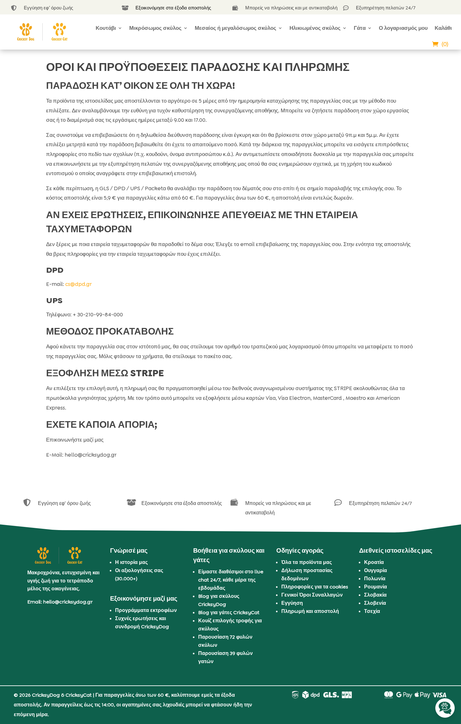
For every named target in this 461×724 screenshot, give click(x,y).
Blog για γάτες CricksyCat (228, 612)
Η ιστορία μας (131, 562)
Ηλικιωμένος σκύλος (315, 27)
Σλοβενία (375, 603)
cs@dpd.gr (78, 284)
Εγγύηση (292, 603)
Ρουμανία (375, 586)
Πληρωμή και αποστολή (310, 611)
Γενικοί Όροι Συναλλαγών (312, 595)
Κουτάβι (106, 27)
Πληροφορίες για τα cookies (314, 586)
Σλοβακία (375, 595)
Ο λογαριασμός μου (403, 27)
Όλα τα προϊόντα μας (306, 562)
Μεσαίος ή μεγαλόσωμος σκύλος (235, 27)
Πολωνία (374, 578)
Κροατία (374, 562)
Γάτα (360, 27)
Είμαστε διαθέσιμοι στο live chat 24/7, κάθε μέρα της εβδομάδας (230, 579)
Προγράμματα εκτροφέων (146, 610)
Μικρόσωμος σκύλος (155, 27)
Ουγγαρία (375, 570)
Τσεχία (372, 611)
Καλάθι (443, 27)
